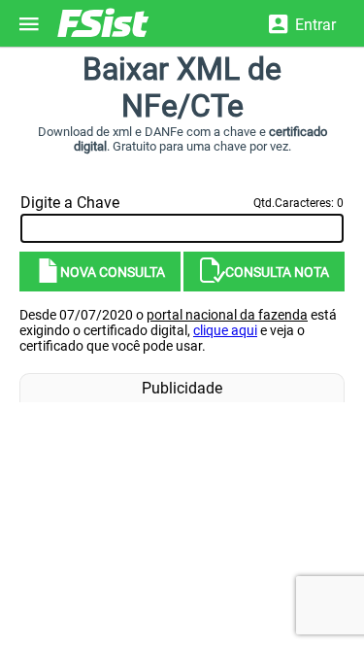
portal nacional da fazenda (227, 315)
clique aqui (225, 330)
